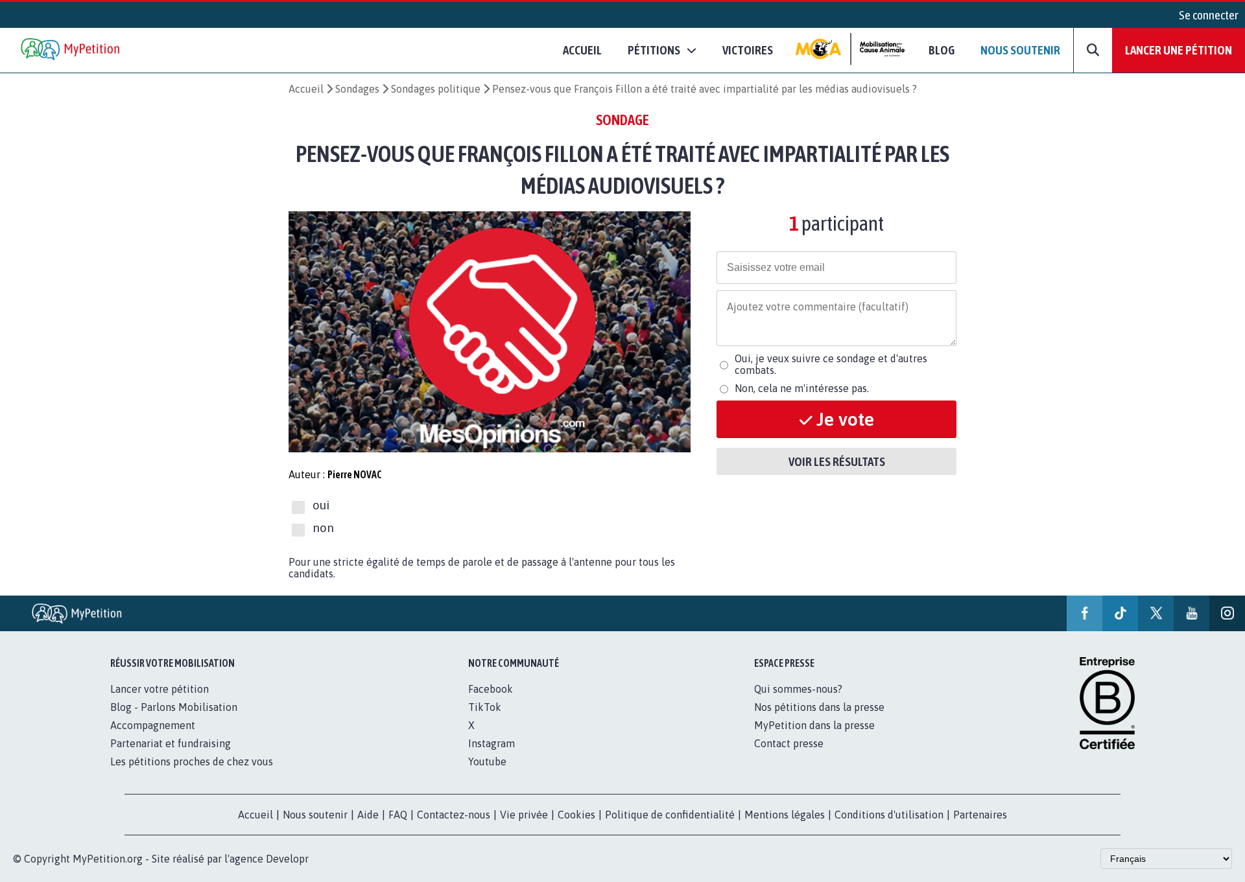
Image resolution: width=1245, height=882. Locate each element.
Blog (941, 50)
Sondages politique (435, 89)
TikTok (484, 707)
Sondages (357, 89)
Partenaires (980, 814)
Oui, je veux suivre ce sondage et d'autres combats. (831, 364)
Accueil (582, 50)
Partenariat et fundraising (170, 743)
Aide (368, 814)
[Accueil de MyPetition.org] (71, 50)
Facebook (490, 689)
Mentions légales (784, 814)
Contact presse (789, 743)
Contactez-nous (453, 814)
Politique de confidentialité (670, 814)
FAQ (397, 814)
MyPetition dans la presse (814, 725)
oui (321, 505)
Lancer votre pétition (159, 689)
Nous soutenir (1020, 50)
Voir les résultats (836, 461)
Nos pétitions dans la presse (819, 707)
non (323, 527)
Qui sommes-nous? (798, 689)
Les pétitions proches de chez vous (191, 761)
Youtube (487, 761)
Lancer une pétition (1178, 50)
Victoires (747, 50)
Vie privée (524, 814)
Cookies (576, 814)
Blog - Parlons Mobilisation (173, 707)
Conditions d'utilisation (889, 814)
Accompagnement (152, 725)
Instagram (491, 743)
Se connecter (1209, 15)
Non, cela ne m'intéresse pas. (802, 388)
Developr (287, 859)
